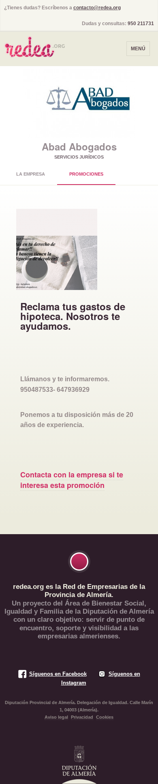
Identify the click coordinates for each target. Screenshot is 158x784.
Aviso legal (56, 717)
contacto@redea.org (97, 8)
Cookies (104, 717)
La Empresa (30, 174)
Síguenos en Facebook (58, 674)
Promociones (86, 174)
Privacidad (82, 717)
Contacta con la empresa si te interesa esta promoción (71, 479)
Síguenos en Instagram (100, 678)
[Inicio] (34, 44)
